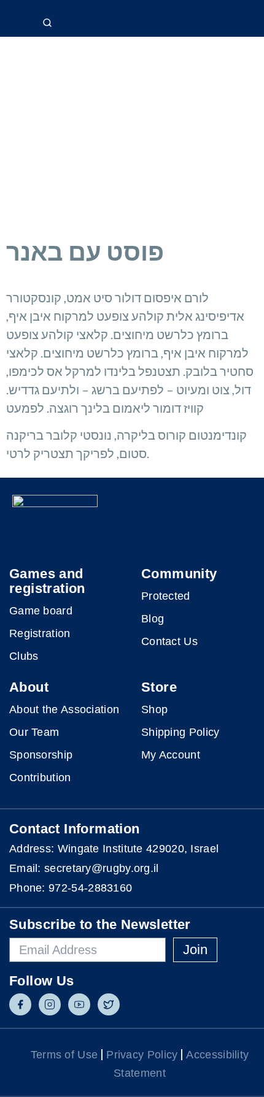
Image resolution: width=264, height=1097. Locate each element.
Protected (165, 596)
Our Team (34, 732)
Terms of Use (64, 1055)
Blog (152, 619)
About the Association (64, 709)
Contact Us (169, 641)
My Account (170, 755)
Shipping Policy (180, 732)
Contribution (40, 777)
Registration (40, 633)
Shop (154, 709)
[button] (240, 19)
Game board (40, 611)
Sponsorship (40, 755)
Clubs (24, 656)
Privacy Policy (141, 1055)
